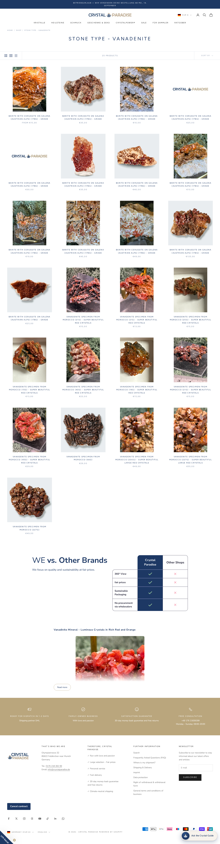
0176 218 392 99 (54, 766)
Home (10, 30)
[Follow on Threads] (32, 818)
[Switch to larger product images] (5, 56)
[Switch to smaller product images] (11, 56)
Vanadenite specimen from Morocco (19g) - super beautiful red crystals (136, 390)
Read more (62, 687)
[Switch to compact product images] (16, 56)
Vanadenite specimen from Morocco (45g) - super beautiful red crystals (29, 460)
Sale (144, 23)
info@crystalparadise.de (59, 769)
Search (136, 752)
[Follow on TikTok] (47, 818)
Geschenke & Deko (98, 23)
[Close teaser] (14, 840)
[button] (6, 837)
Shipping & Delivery (142, 767)
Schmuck (75, 23)
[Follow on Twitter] (16, 818)
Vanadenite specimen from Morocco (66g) (83, 458)
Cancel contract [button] (19, 806)
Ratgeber (180, 23)
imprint (136, 772)
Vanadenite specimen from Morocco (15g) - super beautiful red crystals (29, 390)
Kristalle (39, 23)
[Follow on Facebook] (8, 818)
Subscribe (190, 777)
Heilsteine (57, 23)
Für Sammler (161, 23)
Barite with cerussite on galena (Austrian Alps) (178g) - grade (29, 117)
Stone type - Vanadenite (37, 30)
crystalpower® (125, 23)
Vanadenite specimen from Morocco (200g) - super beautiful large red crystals (136, 460)
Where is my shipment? (144, 762)
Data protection (140, 777)
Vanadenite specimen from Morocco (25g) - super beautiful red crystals (190, 320)
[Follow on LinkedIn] (55, 818)
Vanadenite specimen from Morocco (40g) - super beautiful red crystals (83, 390)
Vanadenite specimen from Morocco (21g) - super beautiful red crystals (83, 320)
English (42, 832)
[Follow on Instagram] (24, 818)
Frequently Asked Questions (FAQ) (149, 757)
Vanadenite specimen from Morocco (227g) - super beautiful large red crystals (190, 460)
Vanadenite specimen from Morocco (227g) (29, 528)
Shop (18, 30)
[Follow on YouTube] (39, 818)
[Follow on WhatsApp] (63, 818)
